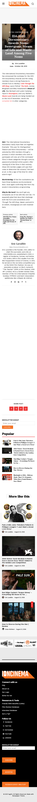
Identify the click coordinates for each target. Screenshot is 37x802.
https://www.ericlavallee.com (18, 247)
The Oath (24, 86)
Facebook (8, 722)
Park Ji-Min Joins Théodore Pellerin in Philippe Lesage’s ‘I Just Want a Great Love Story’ (24, 443)
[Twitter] (26, 281)
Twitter (8, 726)
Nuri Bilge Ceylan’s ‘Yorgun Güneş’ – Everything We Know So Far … (24, 461)
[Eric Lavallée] (18, 235)
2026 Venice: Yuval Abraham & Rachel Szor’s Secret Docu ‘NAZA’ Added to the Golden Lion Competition (24, 452)
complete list (7, 101)
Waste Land (6, 96)
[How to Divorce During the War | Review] (7, 469)
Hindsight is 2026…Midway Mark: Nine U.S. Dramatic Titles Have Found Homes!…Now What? (23, 478)
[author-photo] (3, 532)
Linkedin (8, 738)
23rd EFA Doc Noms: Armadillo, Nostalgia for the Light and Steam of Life (10, 220)
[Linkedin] (18, 281)
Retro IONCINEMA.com (18, 32)
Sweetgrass (12, 93)
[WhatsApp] (26, 409)
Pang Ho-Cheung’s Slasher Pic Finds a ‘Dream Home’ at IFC (26, 219)
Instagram (9, 730)
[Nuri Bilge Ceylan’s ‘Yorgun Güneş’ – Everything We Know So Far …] (7, 461)
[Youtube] (3, 734)
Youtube (8, 734)
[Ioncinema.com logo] (19, 4)
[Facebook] (11, 281)
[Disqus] (18, 315)
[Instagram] (15, 281)
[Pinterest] (22, 281)
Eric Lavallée (20, 63)
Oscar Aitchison (10, 629)
